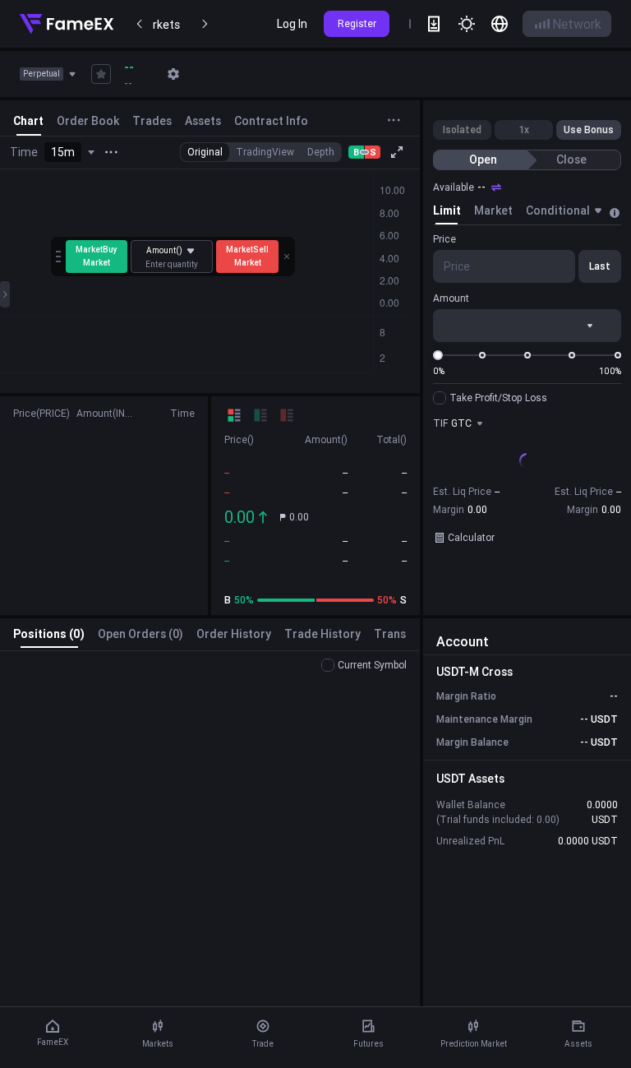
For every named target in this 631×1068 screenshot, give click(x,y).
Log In (292, 23)
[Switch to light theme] (467, 24)
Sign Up (527, 510)
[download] (434, 24)
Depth (320, 152)
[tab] (447, 212)
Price (444, 239)
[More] (110, 152)
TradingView (265, 152)
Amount (451, 298)
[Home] (66, 24)
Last (599, 266)
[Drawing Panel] (5, 294)
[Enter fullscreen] (397, 152)
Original (205, 152)
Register (357, 23)
